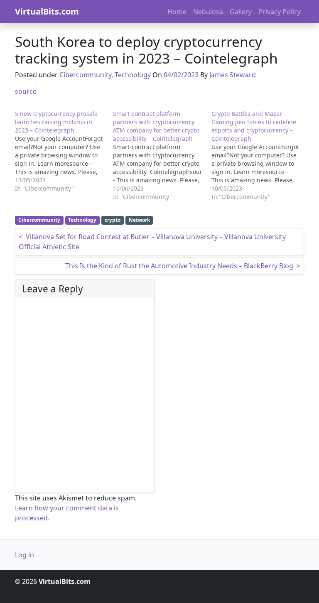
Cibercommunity (85, 74)
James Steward (232, 74)
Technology (133, 74)
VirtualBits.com (47, 11)
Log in (24, 554)
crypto (112, 219)
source (26, 91)
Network (139, 219)
